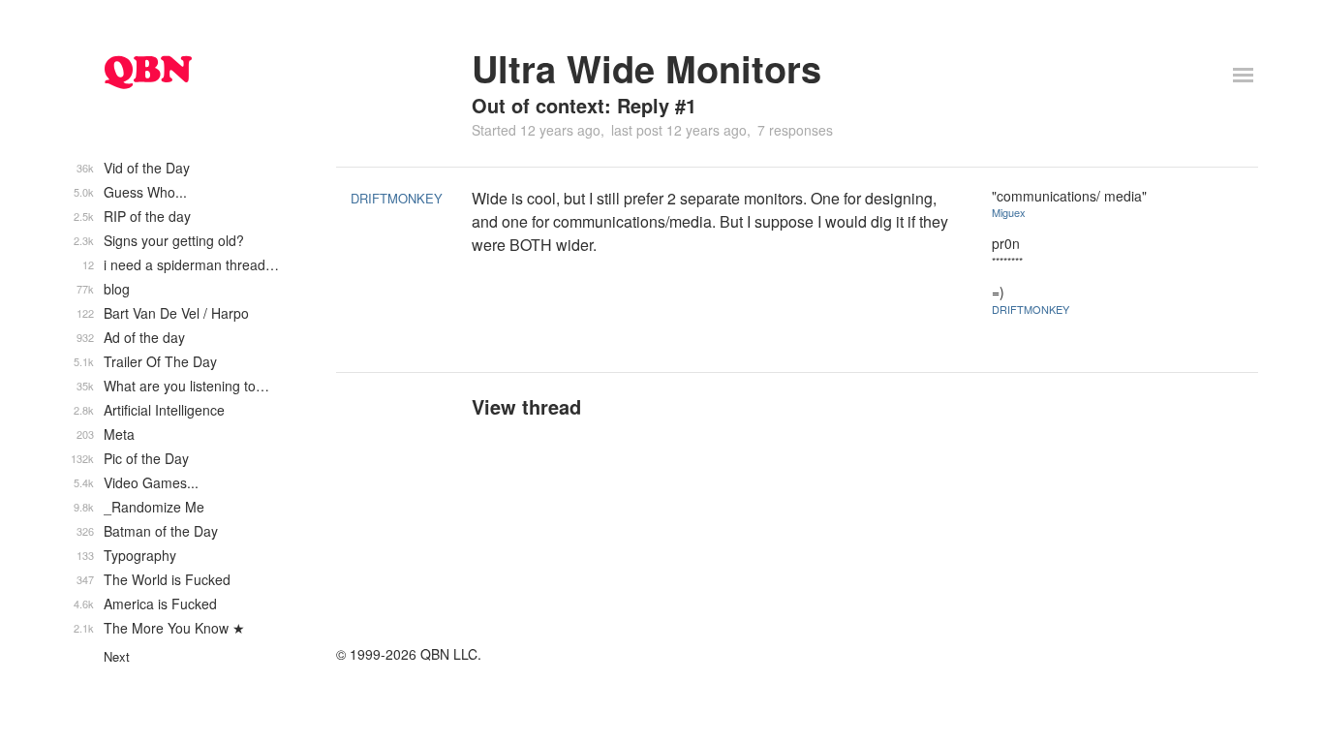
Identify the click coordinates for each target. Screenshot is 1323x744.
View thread (526, 406)
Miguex (1009, 212)
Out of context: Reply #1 (584, 105)
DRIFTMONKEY (397, 198)
